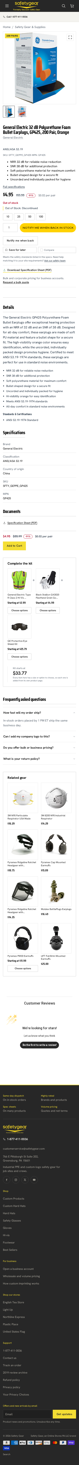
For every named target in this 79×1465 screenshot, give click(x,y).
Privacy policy (11, 1387)
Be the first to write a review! (40, 1045)
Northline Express (14, 1317)
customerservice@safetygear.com (24, 1149)
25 (18, 216)
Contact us (9, 1358)
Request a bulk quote (16, 282)
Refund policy (11, 1380)
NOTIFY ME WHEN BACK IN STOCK (48, 227)
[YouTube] (34, 1179)
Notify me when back (20, 240)
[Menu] (7, 6)
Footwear (9, 1242)
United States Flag (14, 1331)
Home (7, 27)
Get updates (64, 1414)
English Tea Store (13, 1302)
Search (6, 1454)
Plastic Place (10, 1324)
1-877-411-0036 (17, 1139)
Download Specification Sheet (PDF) (29, 270)
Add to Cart (14, 546)
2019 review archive (15, 1372)
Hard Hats (9, 1213)
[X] (25, 1179)
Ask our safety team (55, 260)
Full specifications (14, 187)
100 (41, 216)
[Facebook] (6, 1179)
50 (29, 216)
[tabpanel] (39, 68)
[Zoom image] (70, 37)
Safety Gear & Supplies (30, 27)
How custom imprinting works (21, 1283)
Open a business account (18, 1269)
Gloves (7, 1228)
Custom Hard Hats (14, 1206)
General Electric (13, 137)
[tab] (9, 111)
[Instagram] (15, 1179)
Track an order (12, 1365)
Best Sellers (10, 1250)
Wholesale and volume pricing (21, 1276)
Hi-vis (6, 1235)
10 (7, 216)
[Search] (64, 6)
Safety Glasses (12, 1220)
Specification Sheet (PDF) (22, 523)
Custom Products (13, 1198)
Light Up (8, 1310)
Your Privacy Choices (16, 1394)
